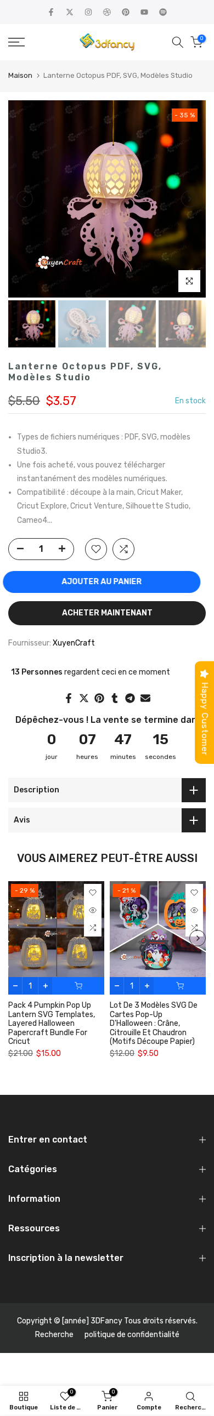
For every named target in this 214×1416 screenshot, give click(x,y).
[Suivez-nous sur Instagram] (88, 12)
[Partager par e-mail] (145, 698)
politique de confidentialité (132, 1334)
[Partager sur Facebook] (69, 698)
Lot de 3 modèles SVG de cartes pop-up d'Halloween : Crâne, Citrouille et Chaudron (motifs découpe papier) (154, 1024)
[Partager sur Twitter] (84, 698)
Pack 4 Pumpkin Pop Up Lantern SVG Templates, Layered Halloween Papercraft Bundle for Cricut (51, 1024)
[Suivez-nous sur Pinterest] (125, 12)
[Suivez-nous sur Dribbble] (107, 12)
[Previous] (24, 199)
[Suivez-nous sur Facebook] (51, 12)
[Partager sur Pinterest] (99, 698)
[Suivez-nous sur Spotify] (163, 12)
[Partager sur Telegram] (130, 698)
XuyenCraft (74, 643)
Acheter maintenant (107, 613)
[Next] (189, 199)
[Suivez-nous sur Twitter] (70, 12)
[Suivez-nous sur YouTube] (144, 12)
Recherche (54, 1334)
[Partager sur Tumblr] (115, 698)
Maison (20, 75)
